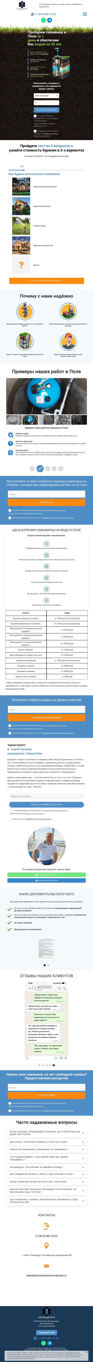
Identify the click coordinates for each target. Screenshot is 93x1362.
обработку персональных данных (39, 819)
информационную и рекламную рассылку (58, 518)
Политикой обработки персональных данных (53, 510)
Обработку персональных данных (33, 513)
